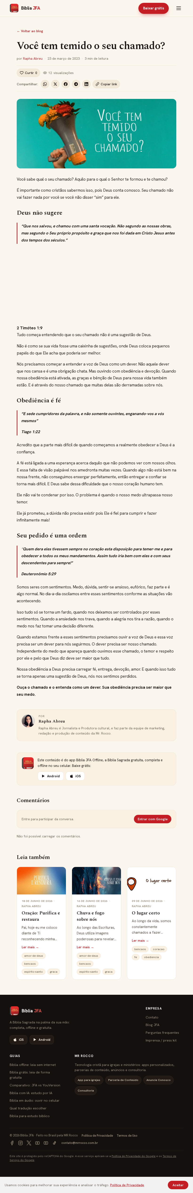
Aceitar (178, 1185)
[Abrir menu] (178, 8)
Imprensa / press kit (161, 1040)
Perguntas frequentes (162, 1032)
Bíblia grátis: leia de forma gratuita (30, 1075)
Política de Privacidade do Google (134, 1156)
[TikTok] (54, 1143)
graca (53, 972)
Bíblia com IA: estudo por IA (31, 1093)
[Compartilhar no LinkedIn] (86, 84)
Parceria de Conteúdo (123, 1080)
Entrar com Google (153, 819)
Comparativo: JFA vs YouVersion (35, 1085)
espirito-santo (33, 972)
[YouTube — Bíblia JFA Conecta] (46, 1143)
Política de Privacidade (97, 1136)
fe (135, 957)
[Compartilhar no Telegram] (76, 84)
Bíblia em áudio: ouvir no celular (35, 1100)
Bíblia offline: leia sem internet (33, 1064)
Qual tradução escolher (28, 1108)
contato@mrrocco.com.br (79, 1143)
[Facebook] (12, 1143)
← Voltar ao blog (30, 31)
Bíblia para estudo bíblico (30, 1116)
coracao (159, 949)
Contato (152, 1017)
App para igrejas (89, 1080)
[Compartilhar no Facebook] (65, 84)
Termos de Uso (127, 1136)
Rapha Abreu (33, 58)
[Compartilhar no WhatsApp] (45, 84)
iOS (78, 776)
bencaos (30, 964)
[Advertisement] (96, 284)
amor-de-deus (33, 956)
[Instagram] (20, 1143)
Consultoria (86, 1090)
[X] (29, 1143)
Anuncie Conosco (158, 1080)
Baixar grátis (153, 8)
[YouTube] (37, 1143)
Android (53, 776)
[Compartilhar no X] (55, 84)
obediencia (151, 957)
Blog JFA (152, 1024)
